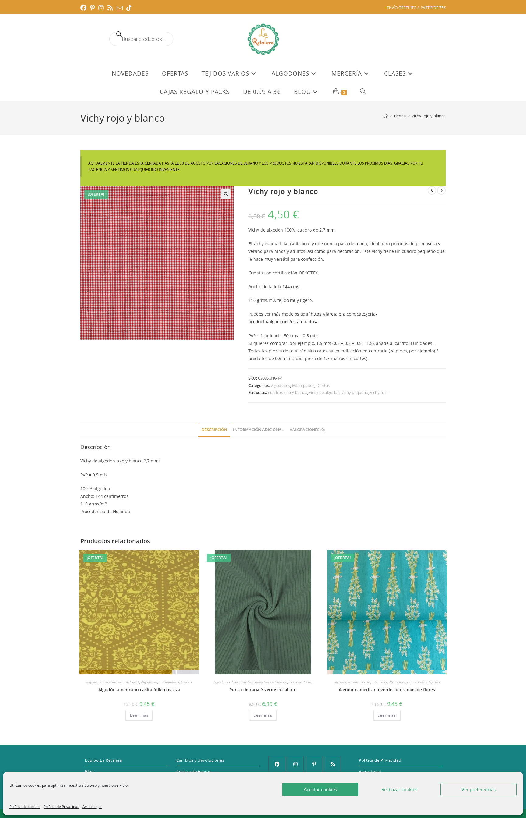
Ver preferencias (478, 789)
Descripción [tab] (214, 429)
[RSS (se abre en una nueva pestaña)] (110, 8)
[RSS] (332, 764)
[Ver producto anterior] (432, 190)
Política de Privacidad (61, 806)
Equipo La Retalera (103, 760)
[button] (226, 194)
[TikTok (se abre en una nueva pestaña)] (129, 8)
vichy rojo (379, 392)
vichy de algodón (324, 392)
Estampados (303, 385)
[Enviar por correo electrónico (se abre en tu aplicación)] (119, 8)
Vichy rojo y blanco (429, 116)
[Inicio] (386, 116)
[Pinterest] (314, 764)
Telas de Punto (300, 682)
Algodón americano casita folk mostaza (139, 689)
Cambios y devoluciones (200, 760)
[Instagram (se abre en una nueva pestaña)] (101, 8)
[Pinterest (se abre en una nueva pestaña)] (92, 8)
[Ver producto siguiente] (441, 190)
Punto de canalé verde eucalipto (263, 689)
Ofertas (323, 385)
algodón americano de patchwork (112, 682)
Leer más (139, 715)
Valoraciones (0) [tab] (307, 429)
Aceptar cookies (320, 789)
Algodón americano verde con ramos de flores (387, 689)
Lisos (236, 682)
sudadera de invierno (270, 682)
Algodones (280, 385)
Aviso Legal (92, 806)
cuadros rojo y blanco (287, 392)
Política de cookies (24, 806)
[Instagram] (295, 764)
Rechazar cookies (399, 789)
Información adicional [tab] (258, 429)
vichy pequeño (355, 392)
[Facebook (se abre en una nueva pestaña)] (84, 8)
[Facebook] (276, 764)
